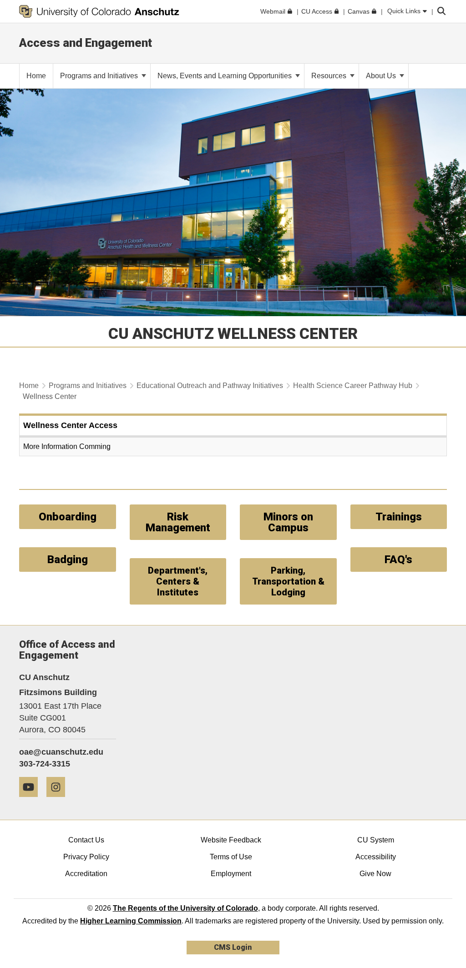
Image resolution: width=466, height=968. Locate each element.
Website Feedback (231, 840)
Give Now (375, 873)
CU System (375, 840)
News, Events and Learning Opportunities (225, 76)
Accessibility (375, 857)
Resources (329, 76)
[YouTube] (32, 800)
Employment (231, 873)
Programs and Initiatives (100, 76)
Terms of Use (231, 857)
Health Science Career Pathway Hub (352, 385)
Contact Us (86, 840)
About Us (382, 76)
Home (29, 385)
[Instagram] (59, 800)
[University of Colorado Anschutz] (99, 11)
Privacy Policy (86, 857)
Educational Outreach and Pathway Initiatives (210, 385)
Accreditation (86, 873)
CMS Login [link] (233, 947)
